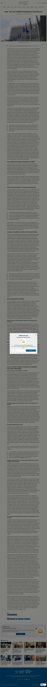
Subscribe (30, 350)
